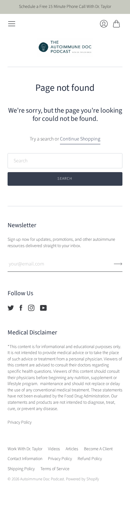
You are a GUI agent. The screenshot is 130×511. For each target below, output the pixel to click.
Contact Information (25, 459)
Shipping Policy (21, 469)
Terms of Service (54, 469)
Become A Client (98, 449)
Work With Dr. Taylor (25, 449)
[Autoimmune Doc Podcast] (65, 47)
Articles (72, 449)
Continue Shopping (80, 138)
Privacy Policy (60, 459)
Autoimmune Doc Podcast (42, 479)
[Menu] (11, 23)
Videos (54, 449)
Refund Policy (90, 459)
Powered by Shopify (82, 479)
